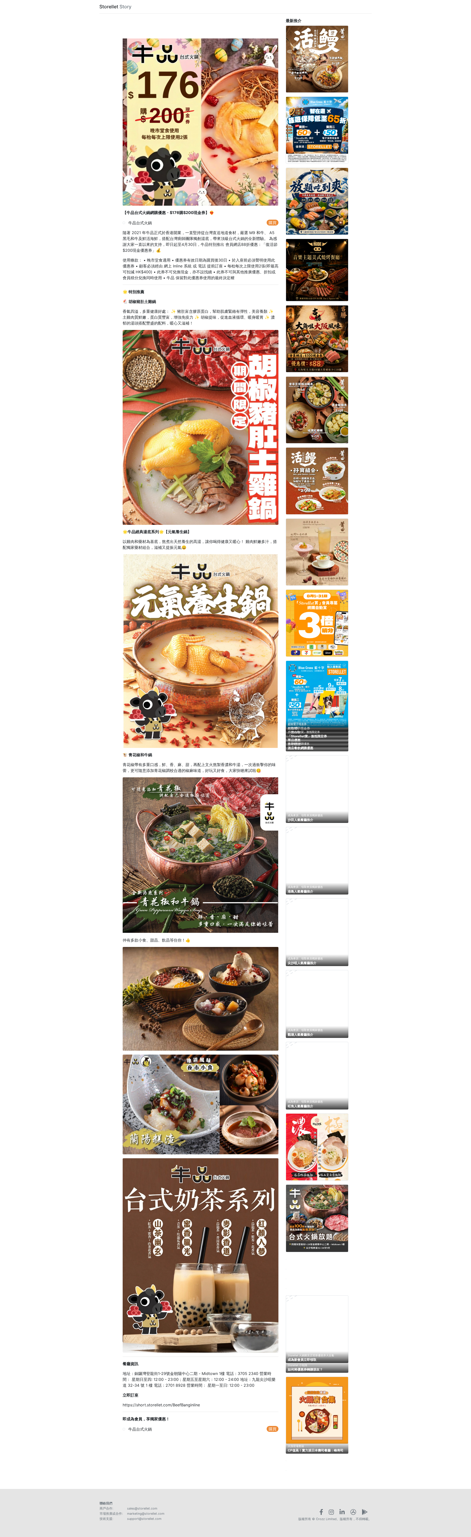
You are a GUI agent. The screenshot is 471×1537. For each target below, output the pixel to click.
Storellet (108, 7)
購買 (272, 222)
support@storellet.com (144, 1519)
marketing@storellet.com (145, 1513)
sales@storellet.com (142, 1508)
